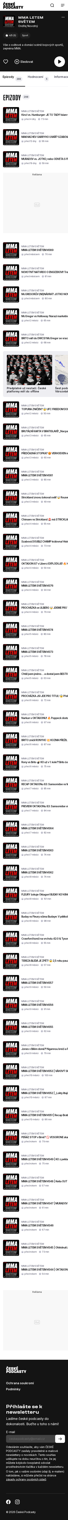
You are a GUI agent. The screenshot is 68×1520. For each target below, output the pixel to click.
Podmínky (13, 1389)
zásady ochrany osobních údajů (26, 1479)
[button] (52, 5)
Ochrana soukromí (20, 1383)
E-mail (10, 1432)
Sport (25, 35)
